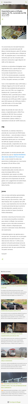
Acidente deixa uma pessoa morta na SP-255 (11, 310)
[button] (2, 19)
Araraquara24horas (7, 2)
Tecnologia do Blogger (15, 402)
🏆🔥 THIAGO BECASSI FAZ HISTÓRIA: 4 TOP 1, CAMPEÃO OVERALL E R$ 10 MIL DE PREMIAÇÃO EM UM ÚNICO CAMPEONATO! (13, 385)
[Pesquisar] (26, 2)
